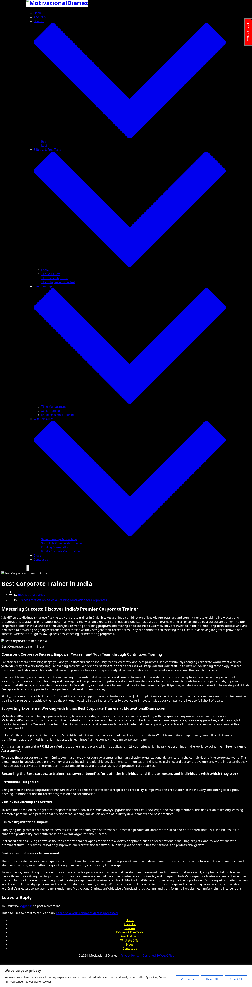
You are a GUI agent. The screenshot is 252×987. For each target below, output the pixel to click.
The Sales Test (50, 274)
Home (38, 13)
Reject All (212, 979)
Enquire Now (248, 32)
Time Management (53, 406)
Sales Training (50, 411)
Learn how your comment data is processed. (87, 913)
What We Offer (129, 940)
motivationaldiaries (31, 595)
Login (45, 145)
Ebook (45, 270)
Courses (130, 928)
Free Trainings (129, 936)
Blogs (37, 555)
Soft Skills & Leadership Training (62, 543)
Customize (187, 979)
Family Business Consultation (60, 551)
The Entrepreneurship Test (58, 282)
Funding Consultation (55, 547)
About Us (40, 17)
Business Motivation (32, 600)
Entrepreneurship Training (58, 415)
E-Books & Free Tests (129, 932)
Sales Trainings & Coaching (59, 539)
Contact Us (41, 559)
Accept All (236, 979)
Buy (43, 141)
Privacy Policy (129, 956)
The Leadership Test (54, 278)
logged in (26, 906)
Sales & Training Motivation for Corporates (77, 600)
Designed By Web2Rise (158, 956)
